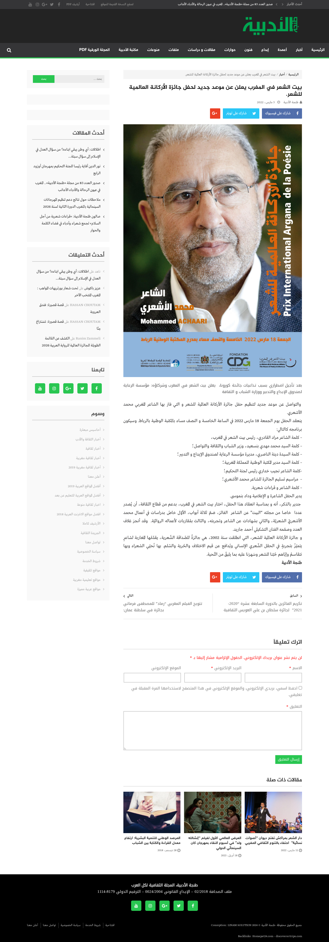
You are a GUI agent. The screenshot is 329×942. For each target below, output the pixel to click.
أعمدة (282, 50)
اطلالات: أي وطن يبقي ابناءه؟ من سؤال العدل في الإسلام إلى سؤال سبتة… (68, 153)
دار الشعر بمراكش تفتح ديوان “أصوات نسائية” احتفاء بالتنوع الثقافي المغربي (273, 840)
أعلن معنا (94, 477)
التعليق (294, 706)
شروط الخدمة (91, 561)
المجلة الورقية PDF (94, 50)
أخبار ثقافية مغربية (88, 458)
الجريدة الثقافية (90, 533)
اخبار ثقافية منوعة (88, 505)
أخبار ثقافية (93, 449)
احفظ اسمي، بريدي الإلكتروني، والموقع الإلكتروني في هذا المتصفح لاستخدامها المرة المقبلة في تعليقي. (216, 692)
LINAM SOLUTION (239, 925)
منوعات (153, 50)
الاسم (295, 668)
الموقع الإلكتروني (166, 668)
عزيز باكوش (92, 288)
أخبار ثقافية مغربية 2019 (84, 467)
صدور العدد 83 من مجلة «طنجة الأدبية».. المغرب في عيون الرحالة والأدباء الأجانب (225, 4)
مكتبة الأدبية (128, 50)
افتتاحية (90, 4)
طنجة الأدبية (291, 102)
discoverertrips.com (289, 936)
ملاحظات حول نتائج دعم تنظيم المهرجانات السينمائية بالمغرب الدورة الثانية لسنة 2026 (71, 203)
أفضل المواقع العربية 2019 (84, 486)
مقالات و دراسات (201, 50)
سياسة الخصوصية (88, 552)
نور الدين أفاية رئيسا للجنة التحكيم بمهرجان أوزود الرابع (66, 170)
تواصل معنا (92, 542)
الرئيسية (318, 50)
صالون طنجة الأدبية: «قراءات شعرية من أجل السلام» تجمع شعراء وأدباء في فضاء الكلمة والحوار (70, 223)
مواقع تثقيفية (91, 570)
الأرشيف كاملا (91, 523)
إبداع (265, 50)
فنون (248, 50)
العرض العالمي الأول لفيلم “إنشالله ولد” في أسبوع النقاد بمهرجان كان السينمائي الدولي (214, 843)
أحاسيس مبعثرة (90, 430)
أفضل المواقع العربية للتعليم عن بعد (77, 495)
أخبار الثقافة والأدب (88, 439)
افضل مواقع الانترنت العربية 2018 (78, 514)
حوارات (229, 50)
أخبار (299, 50)
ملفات (174, 50)
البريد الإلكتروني (226, 668)
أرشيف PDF (73, 4)
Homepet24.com (262, 936)
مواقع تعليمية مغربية (86, 580)
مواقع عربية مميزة (88, 589)
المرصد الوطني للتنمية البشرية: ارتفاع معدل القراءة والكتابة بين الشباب (152, 840)
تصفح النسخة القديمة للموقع (117, 4)
